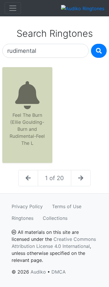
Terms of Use (66, 206)
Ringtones (22, 218)
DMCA (58, 272)
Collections (55, 218)
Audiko (38, 272)
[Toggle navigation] (13, 8)
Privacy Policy (27, 206)
